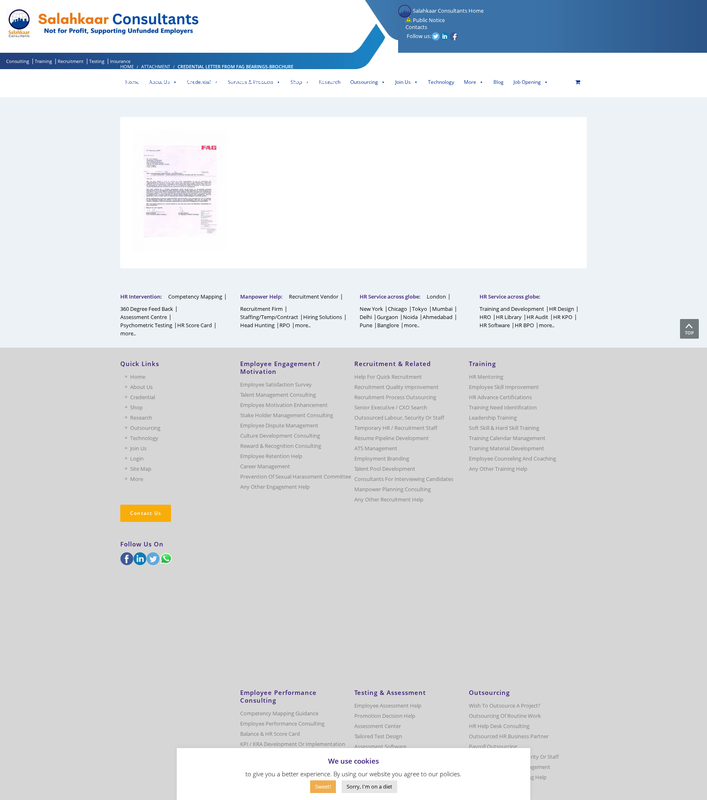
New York (371, 308)
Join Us (403, 82)
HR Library (509, 317)
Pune (366, 325)
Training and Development (512, 308)
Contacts (415, 27)
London (436, 296)
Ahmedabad (438, 317)
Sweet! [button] (323, 786)
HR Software (495, 325)
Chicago (397, 308)
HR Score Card (194, 325)
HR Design (561, 308)
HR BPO (524, 325)
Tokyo (419, 308)
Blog (498, 82)
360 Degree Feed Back (146, 308)
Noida (410, 317)
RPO (284, 325)
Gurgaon (387, 317)
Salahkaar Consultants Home (448, 10)
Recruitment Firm (261, 308)
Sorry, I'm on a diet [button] (369, 786)
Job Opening (527, 82)
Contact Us (145, 513)
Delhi (366, 317)
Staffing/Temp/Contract (269, 317)
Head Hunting (257, 325)
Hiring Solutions (322, 317)
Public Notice (428, 20)
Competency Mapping (195, 296)
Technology (441, 82)
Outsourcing (364, 82)
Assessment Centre (143, 317)
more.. (128, 333)
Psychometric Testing (146, 325)
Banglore (388, 325)
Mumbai (442, 308)
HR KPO (562, 317)
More (470, 82)
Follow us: (419, 36)
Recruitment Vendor (313, 296)
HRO (485, 317)
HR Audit (537, 317)
